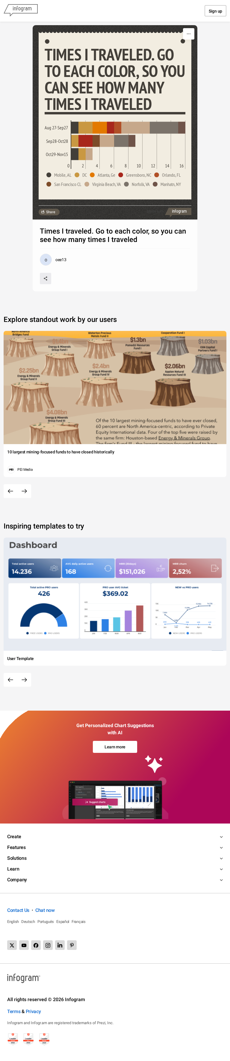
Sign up (215, 11)
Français (79, 921)
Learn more (115, 746)
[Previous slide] (10, 491)
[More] (188, 34)
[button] (60, 175)
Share (50, 212)
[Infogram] (21, 10)
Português (45, 921)
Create (14, 836)
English (13, 921)
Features (16, 847)
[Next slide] (24, 491)
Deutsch (28, 921)
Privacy (33, 1011)
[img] (74, 128)
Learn (13, 869)
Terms (14, 1011)
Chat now (45, 910)
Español (62, 921)
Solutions (16, 858)
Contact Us (18, 910)
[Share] (45, 278)
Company (17, 880)
